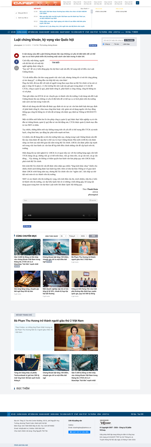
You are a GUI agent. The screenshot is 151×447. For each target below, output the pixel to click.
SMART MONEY (65, 32)
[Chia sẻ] (16, 61)
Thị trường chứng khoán (48, 45)
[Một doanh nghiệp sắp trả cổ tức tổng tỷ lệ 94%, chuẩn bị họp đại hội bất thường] (56, 279)
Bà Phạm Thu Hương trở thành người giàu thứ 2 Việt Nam (83, 258)
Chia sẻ (93, 45)
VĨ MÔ (87, 32)
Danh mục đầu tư (23, 18)
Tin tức (116, 44)
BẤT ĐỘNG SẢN (33, 32)
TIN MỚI (55, 62)
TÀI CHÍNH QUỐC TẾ (77, 32)
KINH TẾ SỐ (94, 32)
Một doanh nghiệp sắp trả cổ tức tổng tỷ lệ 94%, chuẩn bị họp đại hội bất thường (56, 291)
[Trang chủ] (9, 32)
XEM (93, 236)
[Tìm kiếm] (129, 40)
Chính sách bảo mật (21, 445)
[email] (16, 68)
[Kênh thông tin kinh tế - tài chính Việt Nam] (36, 3)
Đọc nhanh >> (85, 8)
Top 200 (140, 414)
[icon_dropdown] (137, 3)
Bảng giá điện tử (23, 13)
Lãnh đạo (126, 44)
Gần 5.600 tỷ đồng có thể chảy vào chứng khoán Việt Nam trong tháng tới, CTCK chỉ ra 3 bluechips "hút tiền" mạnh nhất (27, 260)
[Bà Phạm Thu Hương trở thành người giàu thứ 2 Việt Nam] (84, 247)
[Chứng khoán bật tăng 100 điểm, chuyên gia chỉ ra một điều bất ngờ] (56, 247)
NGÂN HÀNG (55, 32)
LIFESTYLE (116, 32)
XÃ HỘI (13, 32)
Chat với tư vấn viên (80, 432)
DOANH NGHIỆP (44, 32)
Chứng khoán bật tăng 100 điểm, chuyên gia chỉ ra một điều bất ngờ (56, 259)
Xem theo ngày (51, 236)
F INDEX (135, 32)
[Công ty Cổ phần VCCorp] (118, 422)
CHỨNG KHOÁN (22, 32)
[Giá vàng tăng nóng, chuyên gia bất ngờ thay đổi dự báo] (27, 279)
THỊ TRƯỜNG (103, 32)
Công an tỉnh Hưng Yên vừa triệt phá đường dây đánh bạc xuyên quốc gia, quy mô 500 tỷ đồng (84, 291)
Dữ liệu (128, 32)
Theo (60, 200)
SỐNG (110, 32)
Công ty (107, 44)
